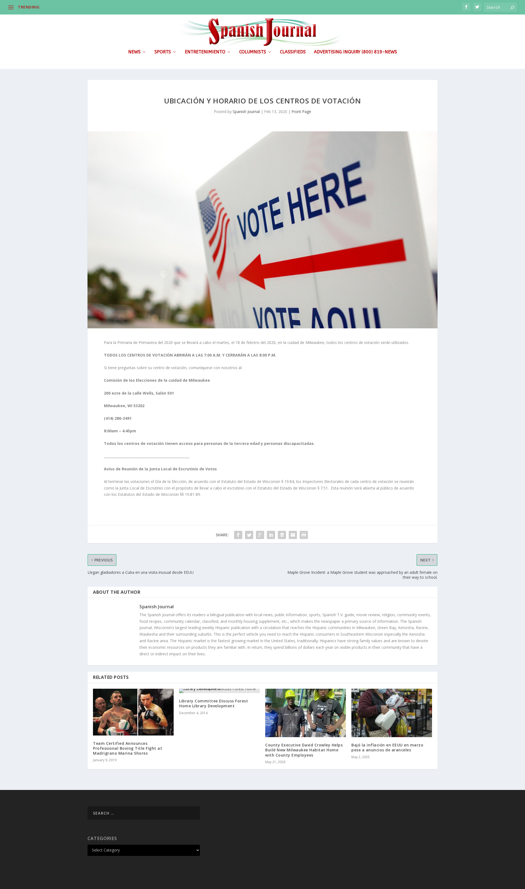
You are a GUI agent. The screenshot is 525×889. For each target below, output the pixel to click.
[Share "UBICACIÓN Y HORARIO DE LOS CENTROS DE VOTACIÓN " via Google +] (260, 534)
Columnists (252, 52)
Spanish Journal (246, 111)
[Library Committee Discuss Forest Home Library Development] (219, 691)
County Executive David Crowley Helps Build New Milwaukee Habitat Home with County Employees (304, 749)
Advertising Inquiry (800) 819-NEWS (355, 52)
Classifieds (293, 52)
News (134, 52)
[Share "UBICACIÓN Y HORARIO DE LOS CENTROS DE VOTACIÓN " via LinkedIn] (271, 534)
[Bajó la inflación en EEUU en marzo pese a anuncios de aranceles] (391, 713)
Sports (162, 52)
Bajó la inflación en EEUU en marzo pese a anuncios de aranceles (387, 747)
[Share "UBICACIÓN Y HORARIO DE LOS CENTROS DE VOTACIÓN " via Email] (292, 534)
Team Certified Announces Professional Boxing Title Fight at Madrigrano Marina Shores (127, 748)
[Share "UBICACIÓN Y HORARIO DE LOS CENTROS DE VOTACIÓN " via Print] (303, 534)
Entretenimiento (205, 52)
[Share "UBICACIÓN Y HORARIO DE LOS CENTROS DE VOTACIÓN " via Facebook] (238, 534)
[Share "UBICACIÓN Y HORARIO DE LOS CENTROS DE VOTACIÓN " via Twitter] (249, 534)
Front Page (301, 111)
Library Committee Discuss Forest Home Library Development (213, 703)
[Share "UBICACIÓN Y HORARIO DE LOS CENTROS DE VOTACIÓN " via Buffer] (281, 534)
